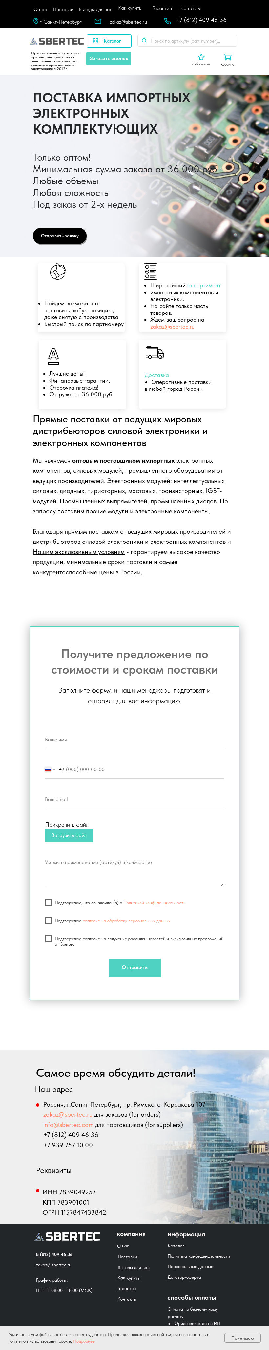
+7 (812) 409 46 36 (201, 19)
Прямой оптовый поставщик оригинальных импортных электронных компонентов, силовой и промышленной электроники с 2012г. (55, 61)
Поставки (63, 9)
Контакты (190, 8)
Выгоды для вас (95, 9)
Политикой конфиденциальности (154, 902)
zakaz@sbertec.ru (128, 22)
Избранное (200, 64)
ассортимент (204, 285)
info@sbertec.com (68, 1125)
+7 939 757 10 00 (68, 1145)
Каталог (176, 1245)
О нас (40, 9)
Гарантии (162, 8)
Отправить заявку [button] (60, 235)
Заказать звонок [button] (109, 58)
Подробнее (83, 1341)
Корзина (227, 64)
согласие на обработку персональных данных (126, 920)
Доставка (157, 374)
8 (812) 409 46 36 (54, 1254)
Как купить (129, 8)
